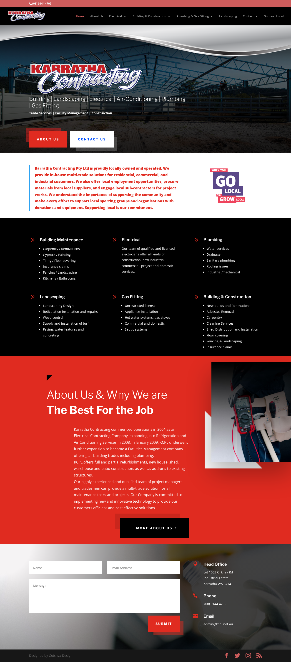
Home (80, 16)
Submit (164, 624)
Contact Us (92, 139)
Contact (248, 16)
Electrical (115, 16)
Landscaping (228, 16)
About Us (96, 16)
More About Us (154, 528)
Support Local (274, 16)
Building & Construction (149, 16)
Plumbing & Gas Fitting (193, 16)
